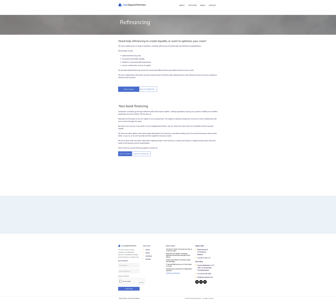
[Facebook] (197, 282)
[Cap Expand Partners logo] (132, 4)
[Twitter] (201, 282)
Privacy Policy (123, 298)
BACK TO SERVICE (146, 89)
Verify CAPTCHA (123, 276)
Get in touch (129, 89)
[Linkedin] (205, 282)
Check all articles (173, 273)
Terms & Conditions (134, 298)
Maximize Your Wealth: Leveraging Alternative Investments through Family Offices (178, 255)
